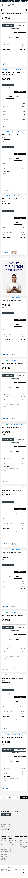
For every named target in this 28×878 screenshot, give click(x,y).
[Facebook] (2, 829)
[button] (24, 71)
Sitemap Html (16, 869)
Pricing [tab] (18, 37)
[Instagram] (5, 829)
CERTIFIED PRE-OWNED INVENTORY (4, 853)
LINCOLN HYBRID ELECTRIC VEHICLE (24, 853)
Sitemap (12, 868)
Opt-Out (23, 869)
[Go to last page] (17, 797)
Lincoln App (22, 849)
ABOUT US (17, 842)
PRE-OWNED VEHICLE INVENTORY (4, 858)
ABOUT (17, 836)
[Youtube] (8, 829)
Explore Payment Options (7, 25)
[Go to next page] (14, 797)
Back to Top (24, 797)
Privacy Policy (6, 869)
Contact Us (7, 814)
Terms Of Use (9, 869)
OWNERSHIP (24, 836)
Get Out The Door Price (15, 28)
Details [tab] (10, 37)
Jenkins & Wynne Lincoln (2, 868)
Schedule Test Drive (20, 25)
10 (11, 797)
